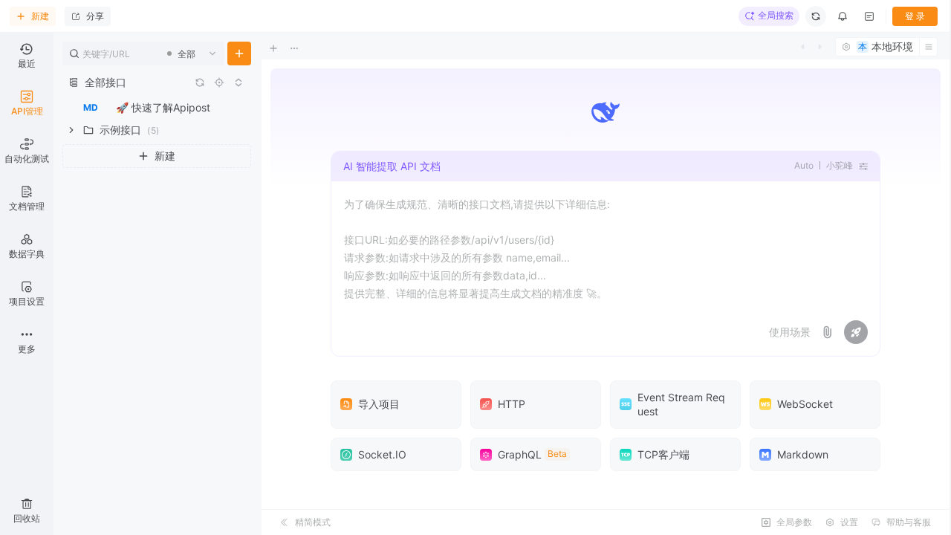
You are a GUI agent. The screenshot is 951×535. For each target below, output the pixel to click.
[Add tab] (283, 48)
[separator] (260, 284)
